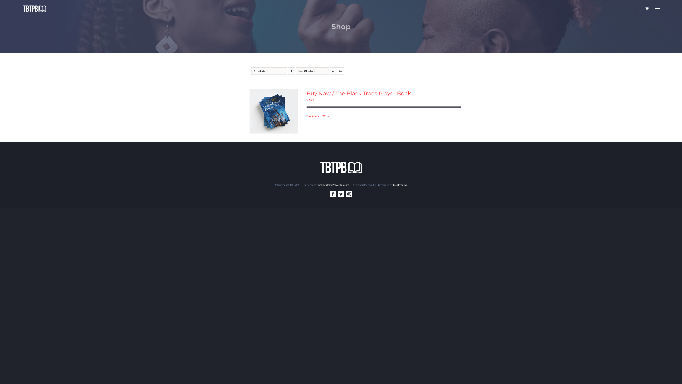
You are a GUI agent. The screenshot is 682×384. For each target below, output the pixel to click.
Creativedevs (400, 184)
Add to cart (314, 116)
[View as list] (340, 71)
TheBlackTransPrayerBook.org (333, 184)
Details (328, 116)
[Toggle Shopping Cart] (647, 8)
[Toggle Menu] (657, 8)
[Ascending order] (291, 71)
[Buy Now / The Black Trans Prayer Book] (274, 111)
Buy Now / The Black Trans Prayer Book (359, 93)
